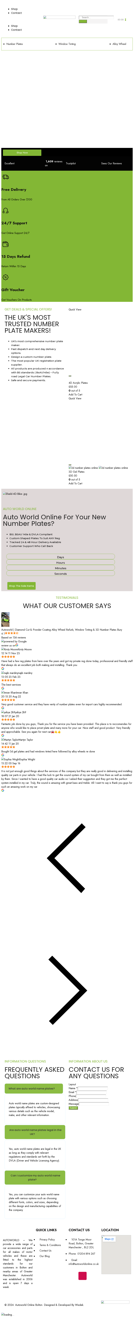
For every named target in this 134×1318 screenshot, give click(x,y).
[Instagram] (82, 1276)
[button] (22, 19)
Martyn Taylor (25, 740)
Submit (73, 1108)
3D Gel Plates (76, 472)
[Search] (83, 21)
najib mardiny (25, 673)
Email (72, 1092)
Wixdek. (79, 1305)
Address (73, 1100)
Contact (16, 13)
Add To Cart (75, 394)
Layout (72, 1084)
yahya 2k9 (20, 712)
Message (74, 1104)
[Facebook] (73, 1276)
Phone (72, 1096)
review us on (8, 645)
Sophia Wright (27, 759)
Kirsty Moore (25, 649)
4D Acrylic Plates (78, 383)
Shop (14, 9)
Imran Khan (22, 693)
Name (73, 1088)
